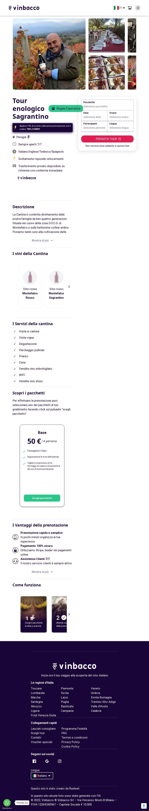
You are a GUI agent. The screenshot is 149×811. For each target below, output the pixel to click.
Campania (67, 711)
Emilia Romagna (101, 697)
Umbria (95, 693)
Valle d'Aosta (99, 706)
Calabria (96, 711)
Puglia (65, 702)
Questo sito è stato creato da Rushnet (55, 788)
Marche (36, 697)
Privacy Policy (70, 742)
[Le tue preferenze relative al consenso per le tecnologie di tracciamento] (144, 806)
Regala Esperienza (68, 108)
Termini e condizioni (74, 737)
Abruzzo (36, 706)
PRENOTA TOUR (106, 139)
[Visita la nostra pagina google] (47, 761)
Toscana (36, 688)
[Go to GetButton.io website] (7, 808)
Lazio (64, 697)
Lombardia (38, 693)
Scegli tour (38, 733)
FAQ (64, 733)
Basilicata (67, 706)
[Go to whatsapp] (7, 802)
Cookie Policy (70, 746)
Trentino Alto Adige (103, 702)
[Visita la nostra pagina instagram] (59, 761)
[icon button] (138, 8)
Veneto (95, 688)
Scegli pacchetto (42, 498)
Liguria (35, 711)
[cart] (130, 8)
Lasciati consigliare (43, 728)
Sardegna (37, 702)
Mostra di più (40, 240)
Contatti (36, 737)
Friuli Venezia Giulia (43, 715)
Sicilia (65, 693)
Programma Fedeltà (74, 728)
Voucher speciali (41, 742)
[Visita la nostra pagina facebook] (34, 761)
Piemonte (67, 688)
